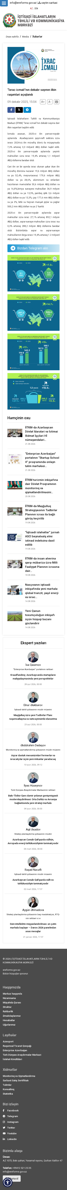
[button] (8, 1182)
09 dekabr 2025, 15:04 (21, 102)
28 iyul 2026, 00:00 (33, 684)
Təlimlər (7, 1084)
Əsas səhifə (12, 36)
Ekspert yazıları (33, 643)
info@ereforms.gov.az (23, 2)
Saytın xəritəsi (49, 2)
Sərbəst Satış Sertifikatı (15, 1080)
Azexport (8, 1041)
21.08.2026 (30, 444)
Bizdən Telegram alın (32, 248)
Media (25, 36)
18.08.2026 (30, 575)
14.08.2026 (30, 601)
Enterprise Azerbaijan (15, 1050)
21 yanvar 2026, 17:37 (33, 937)
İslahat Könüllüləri (12, 1059)
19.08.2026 (30, 522)
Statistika (8, 1093)
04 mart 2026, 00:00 (33, 849)
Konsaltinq (8, 1089)
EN (36, 8)
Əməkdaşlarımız (12, 1015)
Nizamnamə (9, 998)
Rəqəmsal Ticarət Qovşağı (17, 1046)
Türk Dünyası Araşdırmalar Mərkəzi (22, 1054)
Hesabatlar (9, 1020)
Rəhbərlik (8, 1011)
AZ (31, 8)
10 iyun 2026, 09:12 (33, 765)
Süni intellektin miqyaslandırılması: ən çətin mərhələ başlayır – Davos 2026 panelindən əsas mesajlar (33, 928)
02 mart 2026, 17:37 (33, 889)
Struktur (7, 1007)
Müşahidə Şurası (12, 1002)
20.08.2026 (30, 496)
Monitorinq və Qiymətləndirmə (19, 1076)
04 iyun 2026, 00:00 (33, 809)
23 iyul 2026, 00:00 (33, 724)
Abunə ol (12, 1178)
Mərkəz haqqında (12, 993)
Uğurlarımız (9, 1024)
